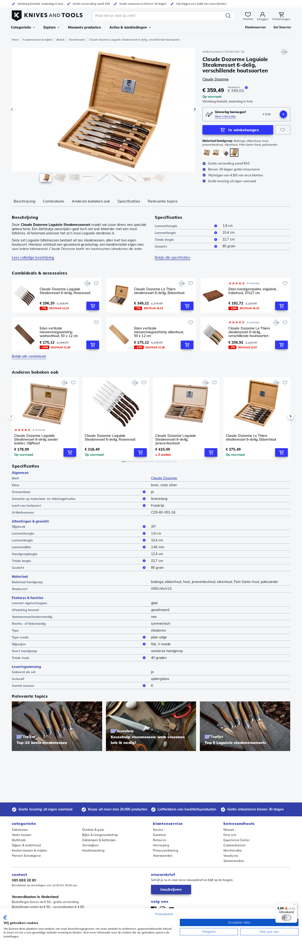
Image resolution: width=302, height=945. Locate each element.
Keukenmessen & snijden (37, 39)
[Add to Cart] (92, 306)
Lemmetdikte (21, 547)
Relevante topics (163, 201)
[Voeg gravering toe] (283, 114)
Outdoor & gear (93, 829)
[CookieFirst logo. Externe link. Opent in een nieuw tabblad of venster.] (5, 917)
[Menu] (294, 905)
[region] (103, 116)
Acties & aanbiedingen (128, 27)
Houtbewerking (93, 850)
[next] (282, 416)
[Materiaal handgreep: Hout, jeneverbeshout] (215, 152)
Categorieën (21, 27)
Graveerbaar (21, 492)
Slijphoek (18, 526)
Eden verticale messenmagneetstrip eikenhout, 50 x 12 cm (159, 332)
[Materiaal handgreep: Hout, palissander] (225, 152)
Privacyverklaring (165, 850)
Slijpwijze (19, 644)
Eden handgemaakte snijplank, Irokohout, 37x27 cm (252, 291)
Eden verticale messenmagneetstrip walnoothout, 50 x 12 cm (59, 332)
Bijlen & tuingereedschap (100, 835)
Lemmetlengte (165, 233)
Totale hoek (20, 658)
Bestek (61, 39)
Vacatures (230, 855)
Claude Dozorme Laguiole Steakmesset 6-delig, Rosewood (65, 291)
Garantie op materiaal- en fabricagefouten (44, 499)
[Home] (47, 14)
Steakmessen (77, 39)
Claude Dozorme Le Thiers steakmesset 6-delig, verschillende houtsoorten (249, 332)
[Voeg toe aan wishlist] (282, 130)
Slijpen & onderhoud (26, 845)
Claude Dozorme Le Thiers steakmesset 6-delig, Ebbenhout (159, 291)
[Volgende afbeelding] (195, 109)
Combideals (53, 201)
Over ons (229, 835)
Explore (49, 27)
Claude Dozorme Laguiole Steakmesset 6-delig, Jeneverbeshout (175, 439)
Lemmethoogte (166, 226)
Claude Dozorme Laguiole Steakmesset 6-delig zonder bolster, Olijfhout (36, 439)
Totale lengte (164, 239)
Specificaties (128, 201)
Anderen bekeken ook (91, 201)
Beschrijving (24, 201)
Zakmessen (20, 829)
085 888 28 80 (24, 880)
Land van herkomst (26, 505)
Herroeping (161, 845)
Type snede (20, 637)
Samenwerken (233, 861)
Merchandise (232, 850)
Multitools (19, 840)
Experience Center (236, 840)
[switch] (286, 917)
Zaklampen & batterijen (99, 840)
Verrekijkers (90, 845)
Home (15, 39)
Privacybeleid (164, 914)
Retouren (159, 840)
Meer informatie (225, 116)
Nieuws (228, 829)
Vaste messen (21, 835)
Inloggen (262, 19)
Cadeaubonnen (234, 845)
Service (158, 829)
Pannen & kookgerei (26, 855)
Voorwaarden (162, 855)
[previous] (19, 416)
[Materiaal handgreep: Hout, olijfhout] (206, 152)
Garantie (159, 835)
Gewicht (161, 246)
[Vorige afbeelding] (12, 109)
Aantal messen (23, 686)
